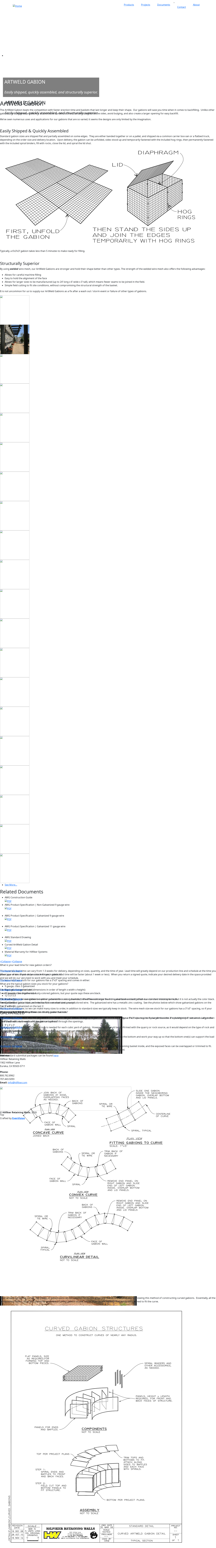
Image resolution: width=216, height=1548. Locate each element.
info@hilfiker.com (17, 1082)
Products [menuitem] (129, 4)
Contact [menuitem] (181, 7)
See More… (11, 884)
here (55, 1055)
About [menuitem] (196, 4)
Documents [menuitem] (163, 4)
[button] (14, 309)
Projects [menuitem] (145, 4)
